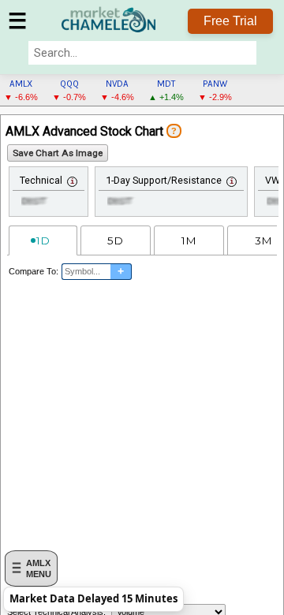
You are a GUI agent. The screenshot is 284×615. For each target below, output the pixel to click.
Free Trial (230, 21)
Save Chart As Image (58, 152)
